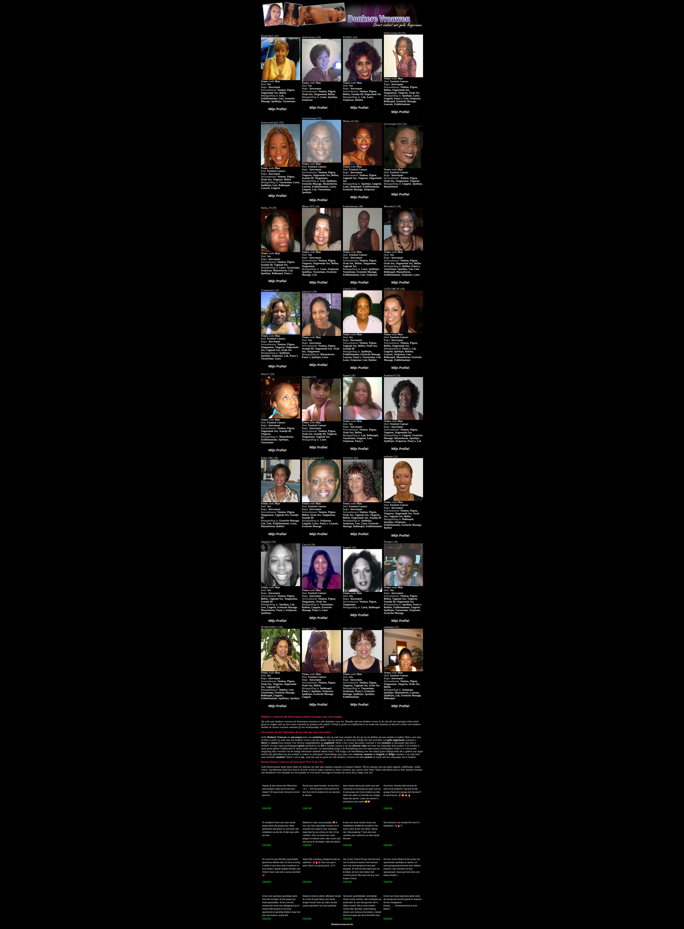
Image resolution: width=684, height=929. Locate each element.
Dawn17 (265, 374)
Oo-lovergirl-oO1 (393, 124)
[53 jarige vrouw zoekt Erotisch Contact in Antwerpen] (400, 451)
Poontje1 (388, 542)
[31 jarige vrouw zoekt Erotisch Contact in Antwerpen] (277, 368)
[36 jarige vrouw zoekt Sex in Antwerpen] (359, 451)
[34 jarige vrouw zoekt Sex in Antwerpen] (318, 285)
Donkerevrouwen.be (342, 924)
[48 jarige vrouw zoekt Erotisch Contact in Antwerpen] (359, 285)
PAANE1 (347, 37)
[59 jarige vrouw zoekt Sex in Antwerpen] (318, 367)
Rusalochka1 (267, 36)
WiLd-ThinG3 (350, 628)
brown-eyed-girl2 (270, 122)
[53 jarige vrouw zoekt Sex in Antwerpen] (359, 370)
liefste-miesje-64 (392, 33)
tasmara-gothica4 (310, 458)
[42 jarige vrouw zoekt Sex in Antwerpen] (277, 111)
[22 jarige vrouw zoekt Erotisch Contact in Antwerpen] (318, 707)
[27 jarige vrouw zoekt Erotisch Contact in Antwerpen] (318, 536)
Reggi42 (347, 547)
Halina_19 (266, 208)
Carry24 (306, 544)
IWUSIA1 (348, 458)
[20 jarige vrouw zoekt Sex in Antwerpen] (318, 110)
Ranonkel (306, 377)
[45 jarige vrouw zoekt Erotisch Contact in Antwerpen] (400, 114)
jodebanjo (389, 627)
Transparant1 (267, 290)
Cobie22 (347, 289)
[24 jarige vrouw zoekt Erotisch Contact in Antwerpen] (400, 370)
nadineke (388, 456)
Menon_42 (348, 121)
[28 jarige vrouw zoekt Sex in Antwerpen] (277, 536)
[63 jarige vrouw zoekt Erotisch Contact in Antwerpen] (359, 536)
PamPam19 (389, 375)
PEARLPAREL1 (269, 627)
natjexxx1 (307, 291)
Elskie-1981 (267, 458)
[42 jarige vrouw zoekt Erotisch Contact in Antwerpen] (359, 199)
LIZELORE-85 (392, 289)
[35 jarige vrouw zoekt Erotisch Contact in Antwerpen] (318, 449)
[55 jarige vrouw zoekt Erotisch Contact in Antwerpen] (318, 202)
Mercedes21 (390, 206)
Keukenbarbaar (350, 206)
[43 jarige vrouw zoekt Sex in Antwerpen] (359, 110)
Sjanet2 (346, 375)
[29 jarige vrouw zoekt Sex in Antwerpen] (400, 285)
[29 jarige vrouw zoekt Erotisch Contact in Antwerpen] (318, 620)
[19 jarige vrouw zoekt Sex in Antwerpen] (277, 283)
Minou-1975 (308, 206)
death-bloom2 (309, 37)
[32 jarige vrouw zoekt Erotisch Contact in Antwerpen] (400, 196)
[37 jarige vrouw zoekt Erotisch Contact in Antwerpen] (400, 708)
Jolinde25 (266, 542)
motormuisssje (309, 118)
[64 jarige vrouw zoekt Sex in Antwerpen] (359, 707)
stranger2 (306, 628)
